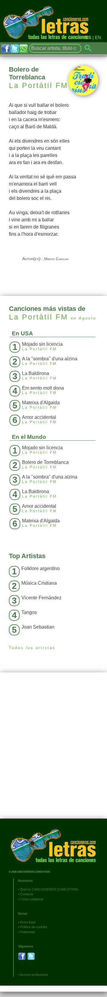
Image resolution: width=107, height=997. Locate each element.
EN (98, 37)
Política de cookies (33, 927)
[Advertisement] (53, 750)
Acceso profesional (34, 974)
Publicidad (27, 932)
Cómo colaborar (31, 899)
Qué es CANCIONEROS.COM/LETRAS (49, 889)
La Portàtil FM (38, 85)
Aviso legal (27, 922)
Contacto (26, 894)
